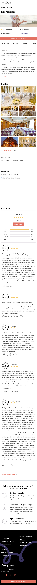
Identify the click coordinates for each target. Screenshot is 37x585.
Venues (3, 534)
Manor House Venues (7, 552)
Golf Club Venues (5, 544)
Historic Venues (5, 546)
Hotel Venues (4, 549)
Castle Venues (5, 538)
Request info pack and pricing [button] (18, 38)
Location (25, 43)
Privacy (9, 571)
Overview (5, 43)
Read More (5, 76)
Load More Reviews (8, 474)
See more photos (7, 150)
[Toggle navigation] (3, 2)
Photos (15, 43)
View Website (24, 33)
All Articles (22, 540)
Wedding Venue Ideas (25, 542)
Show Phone (6, 33)
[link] (2, 575)
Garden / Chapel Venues (7, 541)
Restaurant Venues (6, 555)
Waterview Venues (6, 558)
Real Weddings (24, 545)
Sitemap (3, 571)
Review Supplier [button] (18, 224)
